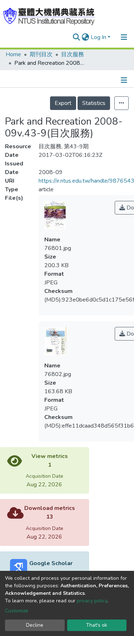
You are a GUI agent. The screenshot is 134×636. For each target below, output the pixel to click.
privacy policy (92, 600)
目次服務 (72, 54)
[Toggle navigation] (124, 37)
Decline (34, 625)
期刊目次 (41, 54)
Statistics (93, 103)
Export (63, 103)
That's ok (96, 625)
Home (13, 54)
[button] (85, 37)
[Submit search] (76, 37)
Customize (16, 610)
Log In (98, 37)
